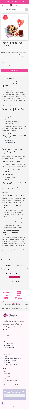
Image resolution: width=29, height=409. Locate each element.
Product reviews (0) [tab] (7, 265)
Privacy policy (11, 406)
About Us (6, 338)
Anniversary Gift (8, 345)
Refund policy (24, 403)
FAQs (5, 356)
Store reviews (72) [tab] (21, 265)
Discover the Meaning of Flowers (12, 358)
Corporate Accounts (9, 347)
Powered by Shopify (15, 403)
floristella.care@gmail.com (14, 310)
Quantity (3, 62)
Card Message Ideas (9, 340)
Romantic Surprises (10, 142)
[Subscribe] (23, 395)
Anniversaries (9, 140)
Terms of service (19, 406)
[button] (2, 5)
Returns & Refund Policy (10, 364)
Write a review (15, 277)
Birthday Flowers (8, 343)
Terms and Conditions (10, 360)
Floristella (8, 403)
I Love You (8, 146)
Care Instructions (8, 341)
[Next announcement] (26, 1)
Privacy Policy (7, 362)
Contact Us (7, 354)
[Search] (26, 9)
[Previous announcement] (2, 1)
